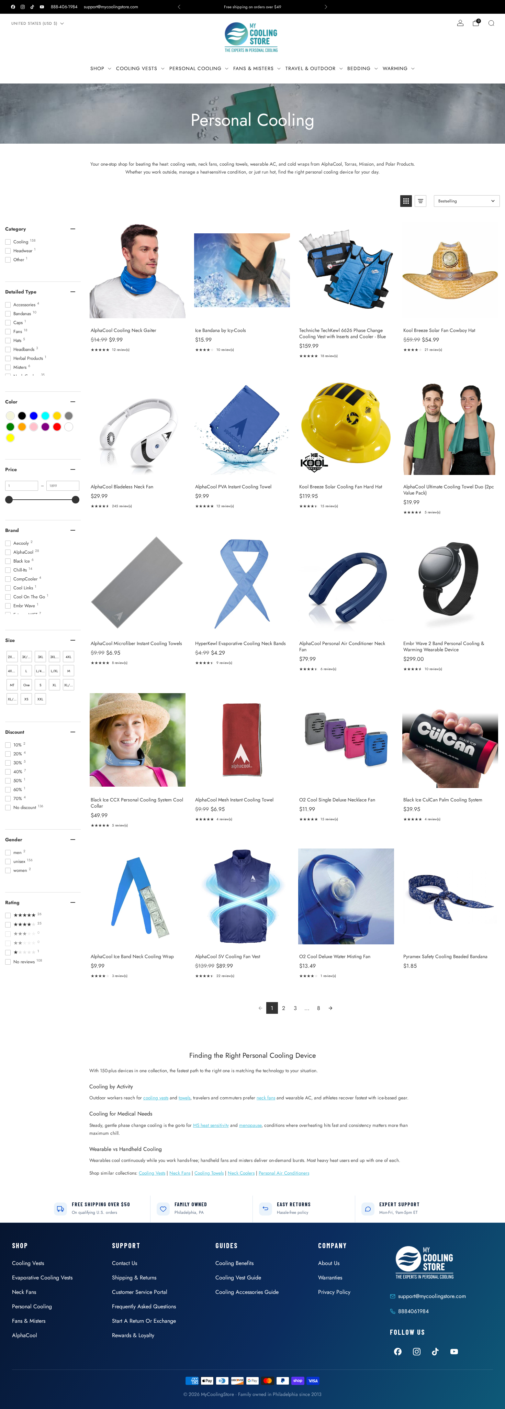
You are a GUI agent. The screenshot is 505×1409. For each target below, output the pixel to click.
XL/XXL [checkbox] (13, 699)
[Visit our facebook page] (13, 7)
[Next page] (330, 1008)
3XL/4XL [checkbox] (55, 656)
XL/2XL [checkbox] (69, 685)
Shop (97, 68)
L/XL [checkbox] (54, 671)
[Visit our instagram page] (22, 7)
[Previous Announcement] (179, 6)
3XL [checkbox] (40, 656)
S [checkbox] (40, 685)
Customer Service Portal (139, 1292)
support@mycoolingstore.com (111, 6)
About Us (328, 1263)
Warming (395, 68)
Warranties (330, 1278)
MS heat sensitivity (211, 1125)
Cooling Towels (209, 1172)
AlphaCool (24, 1335)
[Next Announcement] (326, 6)
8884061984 (413, 1311)
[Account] (460, 23)
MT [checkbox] (12, 685)
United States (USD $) (34, 23)
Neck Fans (179, 1172)
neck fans (266, 1097)
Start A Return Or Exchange (144, 1321)
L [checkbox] (26, 671)
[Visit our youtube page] (42, 7)
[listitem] (252, 7)
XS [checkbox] (26, 699)
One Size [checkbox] (26, 686)
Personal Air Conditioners (284, 1172)
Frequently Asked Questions (144, 1306)
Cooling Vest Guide (238, 1278)
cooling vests (155, 1097)
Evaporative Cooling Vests (42, 1278)
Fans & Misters (253, 68)
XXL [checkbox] (40, 699)
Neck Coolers (241, 1172)
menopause (250, 1125)
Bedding (359, 68)
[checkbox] (10, 416)
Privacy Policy (334, 1292)
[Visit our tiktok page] (32, 7)
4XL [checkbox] (68, 656)
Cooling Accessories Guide (247, 1292)
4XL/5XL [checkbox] (13, 671)
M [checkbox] (68, 671)
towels (184, 1097)
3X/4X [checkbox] (27, 656)
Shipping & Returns (134, 1278)
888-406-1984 (64, 6)
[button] (406, 201)
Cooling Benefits (234, 1263)
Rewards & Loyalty (133, 1335)
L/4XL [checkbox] (40, 671)
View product (137, 315)
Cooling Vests (136, 68)
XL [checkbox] (54, 685)
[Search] (491, 23)
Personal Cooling (195, 68)
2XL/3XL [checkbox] (13, 656)
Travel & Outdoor (310, 68)
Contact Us (124, 1263)
